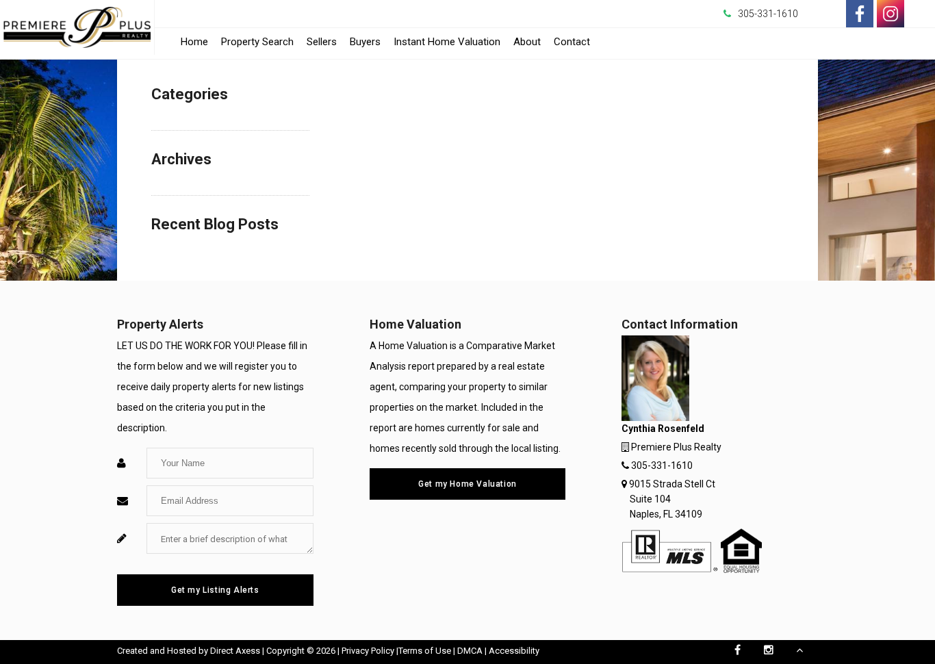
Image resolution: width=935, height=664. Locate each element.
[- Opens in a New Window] (859, 13)
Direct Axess (235, 651)
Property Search (257, 42)
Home (194, 42)
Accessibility (514, 651)
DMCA (470, 651)
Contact (572, 42)
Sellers (322, 42)
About (527, 42)
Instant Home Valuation (447, 42)
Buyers (365, 42)
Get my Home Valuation (467, 484)
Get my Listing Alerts (215, 590)
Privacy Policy (368, 651)
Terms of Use (424, 651)
